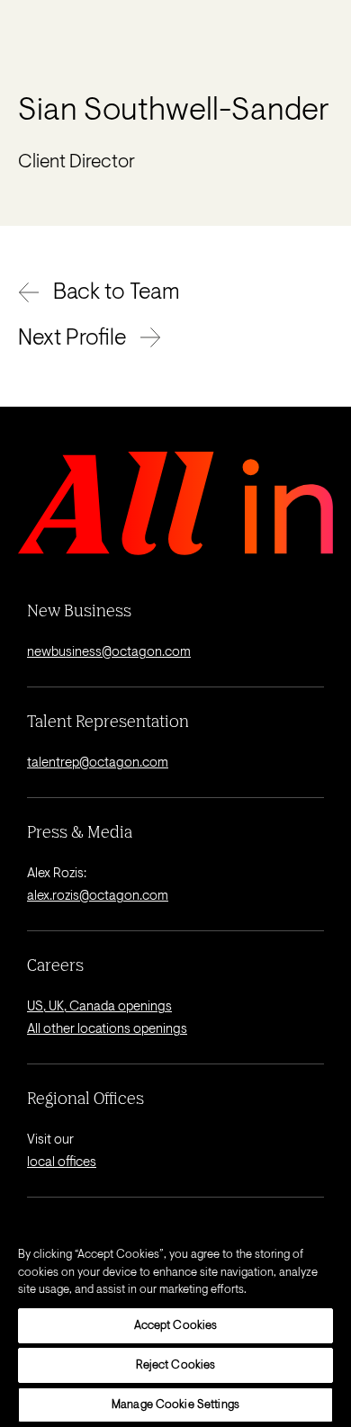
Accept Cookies (176, 1326)
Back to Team (116, 293)
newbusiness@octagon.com (109, 653)
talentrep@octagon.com (97, 763)
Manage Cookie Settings (175, 1405)
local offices (61, 1163)
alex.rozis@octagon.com (97, 896)
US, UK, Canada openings (99, 1007)
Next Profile (72, 339)
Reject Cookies (176, 1365)
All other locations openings (107, 1030)
